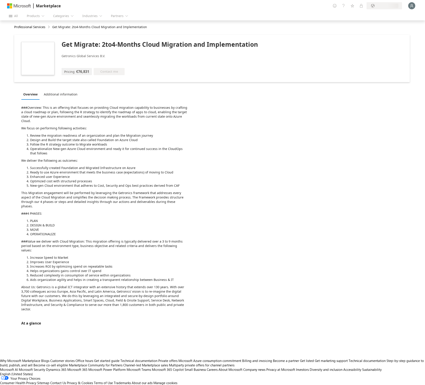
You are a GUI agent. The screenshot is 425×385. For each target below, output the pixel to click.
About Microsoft (230, 369)
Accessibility (352, 369)
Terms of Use (103, 383)
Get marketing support (331, 360)
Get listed (307, 360)
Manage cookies (165, 383)
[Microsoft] (19, 5)
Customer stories (62, 360)
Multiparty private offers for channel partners (201, 365)
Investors (302, 369)
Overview (30, 94)
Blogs (45, 360)
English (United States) (16, 374)
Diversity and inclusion (326, 369)
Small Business (195, 369)
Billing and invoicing (257, 360)
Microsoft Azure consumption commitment (210, 360)
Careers (212, 369)
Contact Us (58, 383)
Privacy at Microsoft (280, 369)
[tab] (31, 94)
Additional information (60, 94)
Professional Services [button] (29, 27)
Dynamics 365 (56, 369)
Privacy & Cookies (80, 383)
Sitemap (43, 383)
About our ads (142, 383)
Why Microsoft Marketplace (20, 360)
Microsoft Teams (139, 369)
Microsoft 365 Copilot (168, 369)
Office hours (84, 360)
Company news (254, 369)
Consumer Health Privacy (18, 383)
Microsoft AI (9, 369)
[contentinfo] (49, 27)
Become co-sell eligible (50, 365)
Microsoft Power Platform (107, 369)
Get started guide (107, 360)
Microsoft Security (32, 369)
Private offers (168, 360)
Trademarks (122, 383)
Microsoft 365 (77, 369)
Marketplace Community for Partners (95, 365)
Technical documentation (138, 360)
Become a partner (286, 360)
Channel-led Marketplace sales (145, 365)
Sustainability (372, 369)
